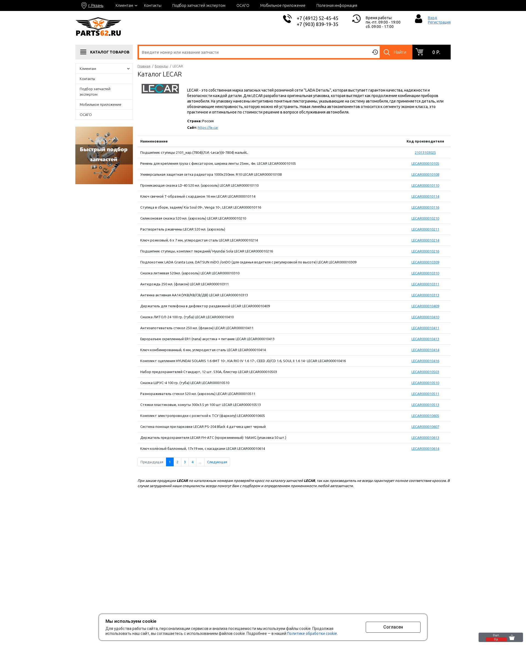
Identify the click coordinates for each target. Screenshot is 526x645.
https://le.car (208, 127)
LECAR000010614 (425, 448)
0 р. (436, 52)
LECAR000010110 (425, 185)
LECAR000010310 (425, 273)
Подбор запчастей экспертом (198, 5)
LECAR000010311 (425, 284)
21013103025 (425, 152)
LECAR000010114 (425, 196)
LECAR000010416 (425, 361)
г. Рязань (95, 5)
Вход (432, 18)
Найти (400, 52)
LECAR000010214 (425, 240)
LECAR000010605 (425, 415)
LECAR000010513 (425, 405)
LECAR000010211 (425, 229)
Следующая (217, 462)
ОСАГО (242, 5)
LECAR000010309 (425, 262)
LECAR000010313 (425, 295)
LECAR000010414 (425, 350)
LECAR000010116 (425, 207)
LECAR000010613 (425, 437)
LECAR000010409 (425, 306)
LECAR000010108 (425, 174)
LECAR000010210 (425, 218)
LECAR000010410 (425, 317)
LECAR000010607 (425, 426)
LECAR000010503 (425, 372)
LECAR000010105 (425, 163)
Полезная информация (336, 5)
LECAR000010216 (425, 251)
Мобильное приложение (282, 5)
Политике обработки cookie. (312, 633)
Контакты (152, 5)
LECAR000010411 (425, 328)
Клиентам (124, 5)
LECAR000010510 (425, 383)
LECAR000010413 (425, 339)
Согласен (393, 627)
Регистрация (439, 22)
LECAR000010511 (425, 394)
